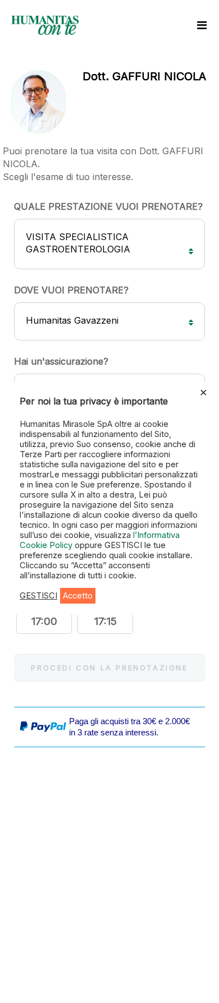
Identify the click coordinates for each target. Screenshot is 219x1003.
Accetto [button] (78, 596)
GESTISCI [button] (38, 596)
